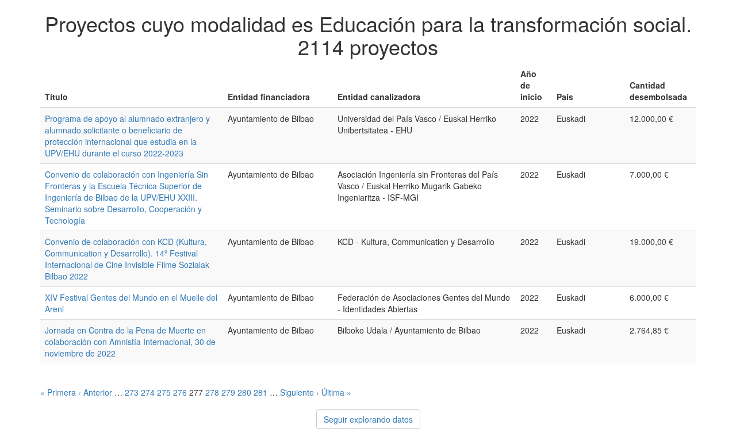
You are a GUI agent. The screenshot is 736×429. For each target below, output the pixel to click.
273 (132, 392)
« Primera (58, 392)
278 (212, 392)
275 (164, 392)
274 (148, 392)
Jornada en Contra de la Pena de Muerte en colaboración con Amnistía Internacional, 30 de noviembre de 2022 (130, 341)
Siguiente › (299, 392)
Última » (336, 392)
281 (260, 392)
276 (180, 392)
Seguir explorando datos (368, 419)
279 (228, 392)
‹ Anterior (95, 392)
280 (244, 392)
